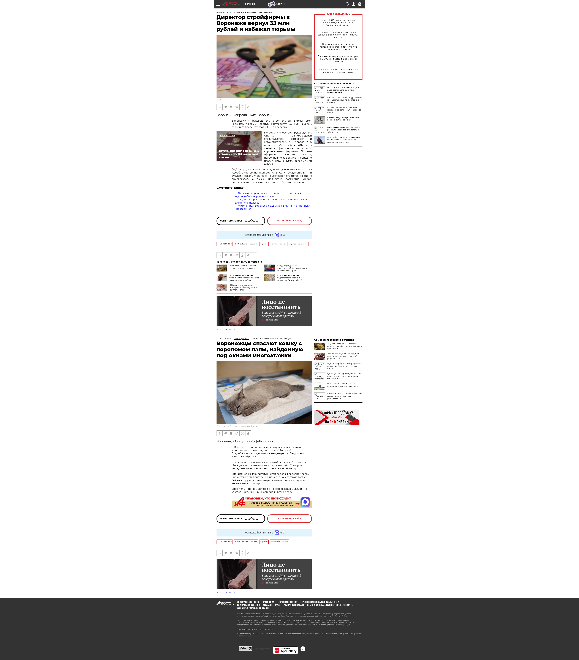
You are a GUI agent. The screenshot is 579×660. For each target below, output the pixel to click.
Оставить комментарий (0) (289, 221)
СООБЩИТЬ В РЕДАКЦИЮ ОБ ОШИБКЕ (253, 608)
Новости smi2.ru (227, 329)
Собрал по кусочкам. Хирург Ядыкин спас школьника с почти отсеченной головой (344, 99)
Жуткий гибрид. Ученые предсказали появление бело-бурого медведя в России (344, 366)
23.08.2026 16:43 (224, 338)
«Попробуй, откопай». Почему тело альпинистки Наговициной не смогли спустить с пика (344, 139)
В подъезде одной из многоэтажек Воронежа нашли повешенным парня (292, 268)
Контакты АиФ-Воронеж (248, 605)
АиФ (219, 100)
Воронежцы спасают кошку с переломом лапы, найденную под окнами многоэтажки (338, 47)
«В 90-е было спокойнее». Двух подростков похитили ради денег (343, 384)
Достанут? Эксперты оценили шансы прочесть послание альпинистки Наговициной (344, 376)
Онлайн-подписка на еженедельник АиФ (320, 602)
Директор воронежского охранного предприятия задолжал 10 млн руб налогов (268, 195)
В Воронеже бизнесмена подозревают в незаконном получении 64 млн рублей (290, 277)
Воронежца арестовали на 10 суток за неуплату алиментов (243, 267)
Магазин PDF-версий (287, 602)
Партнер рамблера (262, 649)
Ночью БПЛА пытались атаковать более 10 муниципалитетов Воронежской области (338, 23)
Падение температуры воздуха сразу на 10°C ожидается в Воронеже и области (338, 59)
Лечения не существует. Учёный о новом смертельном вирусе (343, 118)
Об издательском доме (248, 602)
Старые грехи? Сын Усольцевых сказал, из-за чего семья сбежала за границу (344, 109)
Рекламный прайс (271, 605)
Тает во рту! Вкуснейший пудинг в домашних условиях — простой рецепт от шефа (343, 356)
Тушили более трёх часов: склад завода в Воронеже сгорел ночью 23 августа (338, 35)
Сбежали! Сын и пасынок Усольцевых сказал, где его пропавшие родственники (344, 396)
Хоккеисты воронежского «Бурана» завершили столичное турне (338, 71)
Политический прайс (294, 605)
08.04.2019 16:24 (224, 12)
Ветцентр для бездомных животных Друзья (237, 426)
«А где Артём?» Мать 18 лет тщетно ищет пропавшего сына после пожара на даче (343, 89)
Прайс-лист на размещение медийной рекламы (330, 605)
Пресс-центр (268, 602)
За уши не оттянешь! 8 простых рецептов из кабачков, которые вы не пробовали (344, 346)
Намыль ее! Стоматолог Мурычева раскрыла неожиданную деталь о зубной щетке (343, 129)
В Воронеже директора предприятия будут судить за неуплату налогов (243, 287)
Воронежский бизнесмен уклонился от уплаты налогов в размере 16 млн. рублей (244, 277)
